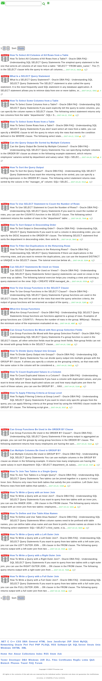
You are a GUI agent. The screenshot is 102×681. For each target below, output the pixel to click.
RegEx (77, 660)
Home (4, 654)
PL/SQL (45, 645)
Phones (15, 663)
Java (49, 641)
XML (24, 648)
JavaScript (60, 641)
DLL (48, 660)
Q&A (92, 660)
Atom (53, 654)
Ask (59, 654)
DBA (25, 641)
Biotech (5, 663)
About (17, 654)
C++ (12, 641)
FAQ (31, 663)
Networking (7, 645)
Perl (26, 645)
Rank (21, 48)
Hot (10, 654)
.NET (3, 641)
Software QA (65, 645)
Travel (24, 663)
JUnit (76, 641)
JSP (69, 641)
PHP (37, 645)
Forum (38, 663)
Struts (90, 645)
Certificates (65, 660)
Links (85, 660)
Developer (15, 660)
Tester (4, 660)
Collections (28, 654)
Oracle (18, 645)
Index (39, 654)
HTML (42, 641)
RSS (53, 645)
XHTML (16, 648)
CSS (18, 641)
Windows (6, 648)
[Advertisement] (51, 26)
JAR (42, 660)
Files (55, 660)
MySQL (84, 641)
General (33, 641)
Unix (98, 645)
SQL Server (79, 645)
